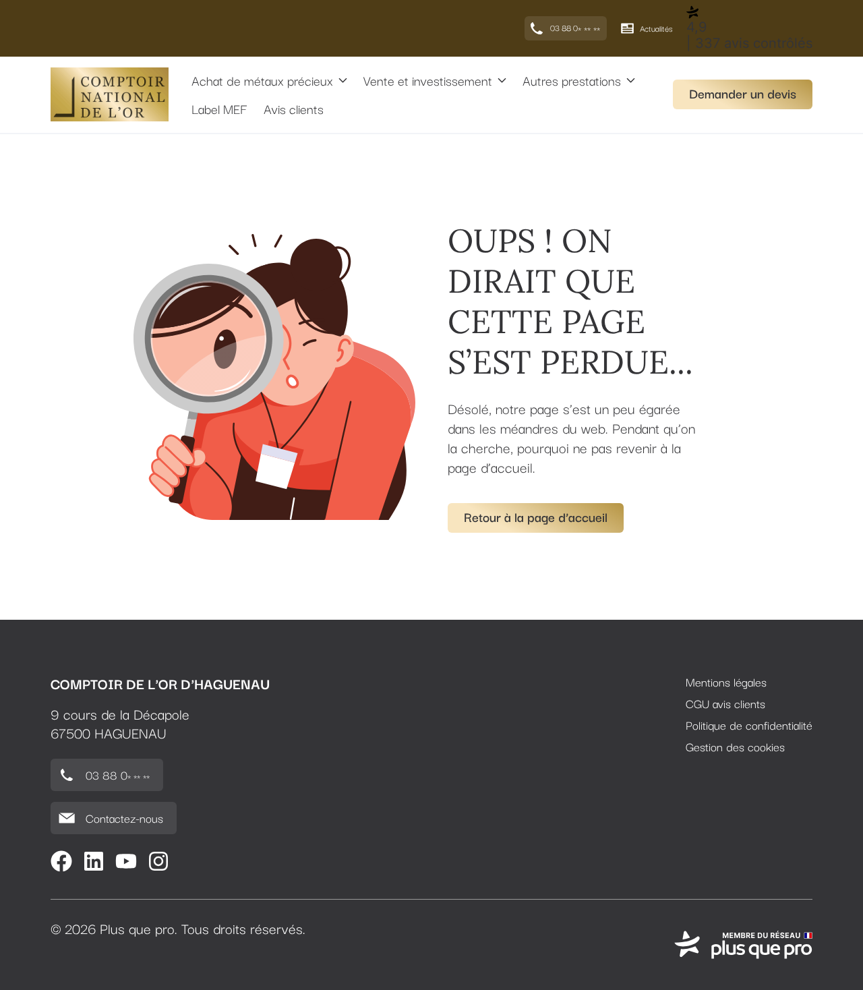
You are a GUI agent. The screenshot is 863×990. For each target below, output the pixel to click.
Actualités (656, 28)
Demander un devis (742, 93)
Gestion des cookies (735, 746)
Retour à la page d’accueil (535, 516)
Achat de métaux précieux (262, 80)
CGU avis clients (725, 703)
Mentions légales (726, 682)
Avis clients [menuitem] (294, 108)
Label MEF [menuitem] (219, 108)
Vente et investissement (427, 80)
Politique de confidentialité (749, 725)
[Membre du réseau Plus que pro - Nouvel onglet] (743, 944)
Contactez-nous (124, 818)
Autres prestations (572, 80)
